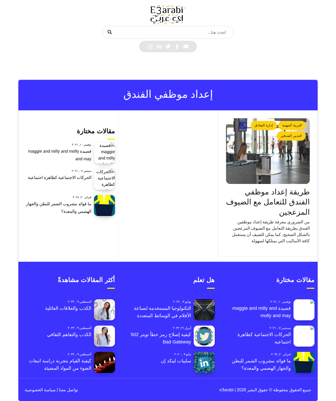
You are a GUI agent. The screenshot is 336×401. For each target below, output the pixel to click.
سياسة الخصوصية (40, 390)
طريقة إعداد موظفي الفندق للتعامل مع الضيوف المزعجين (268, 202)
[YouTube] (185, 46)
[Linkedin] (159, 46)
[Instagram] (150, 46)
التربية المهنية (292, 125)
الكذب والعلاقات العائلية (68, 308)
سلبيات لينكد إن (176, 360)
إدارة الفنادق (264, 125)
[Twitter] (168, 46)
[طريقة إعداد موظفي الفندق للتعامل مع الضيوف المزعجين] (268, 151)
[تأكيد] (110, 32)
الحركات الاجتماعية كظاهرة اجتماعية (59, 177)
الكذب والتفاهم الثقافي (69, 334)
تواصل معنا (68, 390)
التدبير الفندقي (291, 136)
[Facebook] (177, 46)
